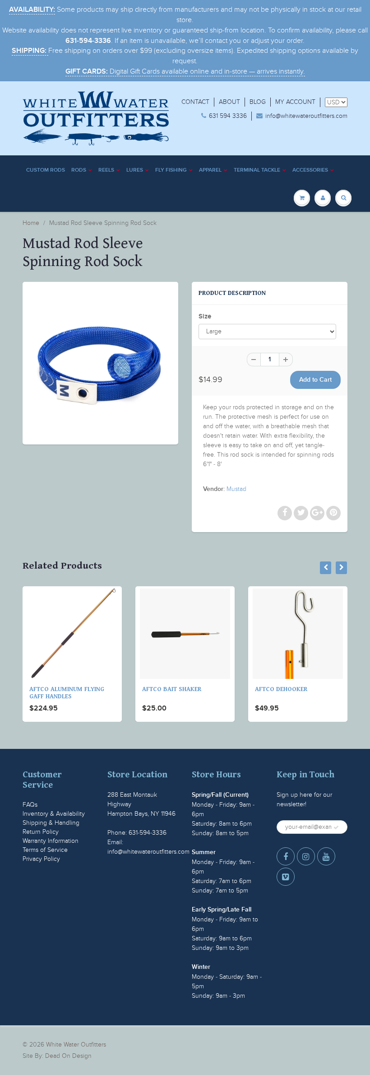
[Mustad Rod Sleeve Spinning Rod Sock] (100, 362)
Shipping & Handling (51, 823)
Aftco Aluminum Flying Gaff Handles (58, 693)
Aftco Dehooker (273, 689)
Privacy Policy (41, 859)
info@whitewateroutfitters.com (306, 116)
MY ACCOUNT (295, 102)
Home (31, 223)
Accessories (310, 170)
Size (205, 316)
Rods (78, 170)
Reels (106, 170)
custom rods (45, 170)
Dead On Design (68, 1056)
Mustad (236, 489)
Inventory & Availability (54, 814)
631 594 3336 (228, 116)
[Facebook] (286, 856)
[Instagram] (306, 856)
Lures (134, 170)
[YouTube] (326, 856)
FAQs (30, 805)
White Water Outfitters (76, 1044)
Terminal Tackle (257, 170)
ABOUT (229, 102)
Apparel (210, 170)
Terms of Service (45, 850)
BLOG (258, 102)
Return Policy (41, 832)
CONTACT (195, 102)
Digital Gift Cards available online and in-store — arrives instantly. (185, 71)
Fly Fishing (171, 170)
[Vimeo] (286, 877)
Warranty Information (51, 841)
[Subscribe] (336, 827)
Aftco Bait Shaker (163, 689)
